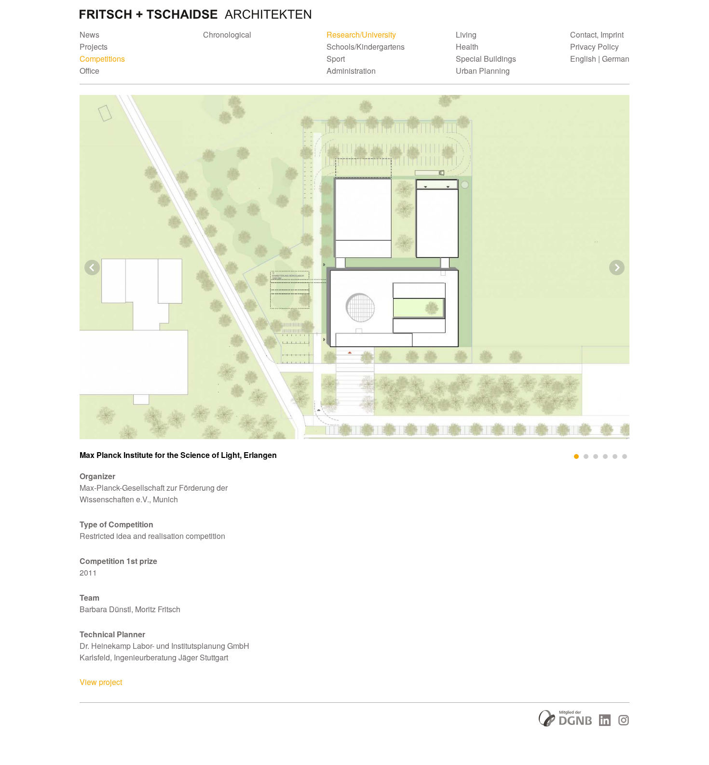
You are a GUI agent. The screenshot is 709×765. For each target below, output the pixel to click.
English (583, 58)
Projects (94, 46)
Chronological (227, 34)
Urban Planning (483, 70)
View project (101, 681)
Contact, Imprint (597, 34)
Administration (351, 70)
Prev (92, 267)
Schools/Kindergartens (366, 46)
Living (466, 34)
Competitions (102, 58)
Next (617, 267)
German (615, 58)
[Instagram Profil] (623, 722)
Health (467, 46)
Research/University (361, 34)
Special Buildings (486, 58)
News (89, 34)
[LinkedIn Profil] (605, 722)
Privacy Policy (594, 46)
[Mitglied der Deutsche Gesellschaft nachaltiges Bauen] (565, 723)
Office (89, 70)
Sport (336, 58)
